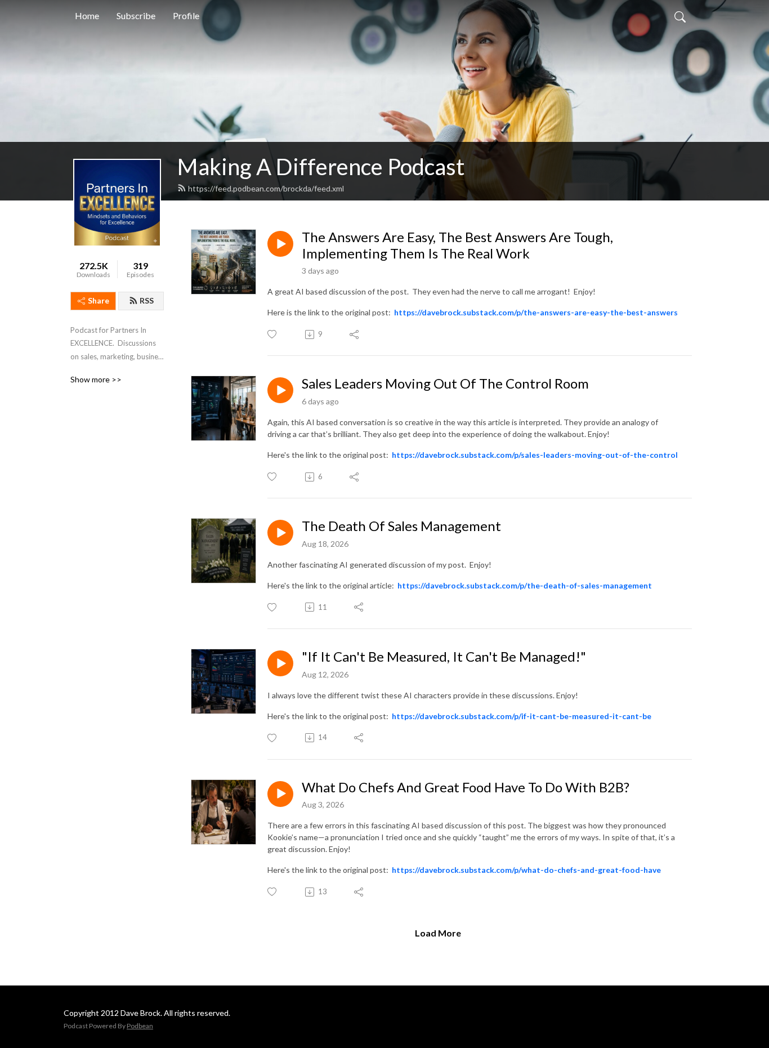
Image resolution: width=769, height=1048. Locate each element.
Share (98, 300)
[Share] (354, 334)
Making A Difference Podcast (320, 166)
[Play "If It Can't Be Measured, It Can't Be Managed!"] (280, 663)
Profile (186, 15)
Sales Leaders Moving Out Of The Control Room (445, 383)
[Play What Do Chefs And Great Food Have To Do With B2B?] (280, 794)
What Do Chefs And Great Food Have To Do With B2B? (465, 787)
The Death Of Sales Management (401, 526)
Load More (438, 932)
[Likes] (272, 334)
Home (87, 15)
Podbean (140, 1026)
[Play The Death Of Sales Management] (280, 533)
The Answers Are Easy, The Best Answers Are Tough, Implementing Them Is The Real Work (457, 245)
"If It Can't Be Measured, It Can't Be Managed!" (444, 657)
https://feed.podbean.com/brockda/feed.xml (266, 188)
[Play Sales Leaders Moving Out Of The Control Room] (280, 390)
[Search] (680, 16)
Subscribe (136, 15)
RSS (147, 300)
